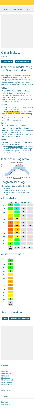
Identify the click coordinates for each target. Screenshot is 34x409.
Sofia (5, 319)
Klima (6, 9)
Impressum (5, 402)
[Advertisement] (17, 31)
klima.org (4, 366)
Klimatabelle (7, 62)
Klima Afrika (5, 372)
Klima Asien (5, 376)
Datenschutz (5, 404)
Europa (12, 9)
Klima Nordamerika (7, 380)
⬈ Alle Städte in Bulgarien (20, 319)
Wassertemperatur (22, 62)
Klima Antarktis (6, 374)
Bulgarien (20, 9)
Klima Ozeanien (6, 382)
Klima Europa (5, 378)
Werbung (4, 396)
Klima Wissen (5, 390)
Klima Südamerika (7, 384)
